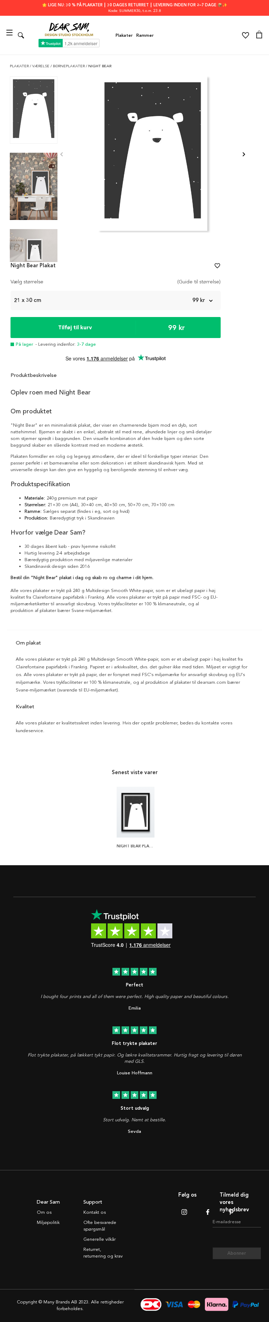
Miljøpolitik (48, 1222)
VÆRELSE (41, 66)
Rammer (145, 35)
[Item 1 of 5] (152, 154)
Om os (44, 1212)
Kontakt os (94, 1212)
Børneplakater (69, 66)
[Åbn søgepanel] (21, 35)
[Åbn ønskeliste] (245, 35)
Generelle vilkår (99, 1239)
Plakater (124, 35)
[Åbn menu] (10, 35)
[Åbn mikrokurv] (259, 35)
